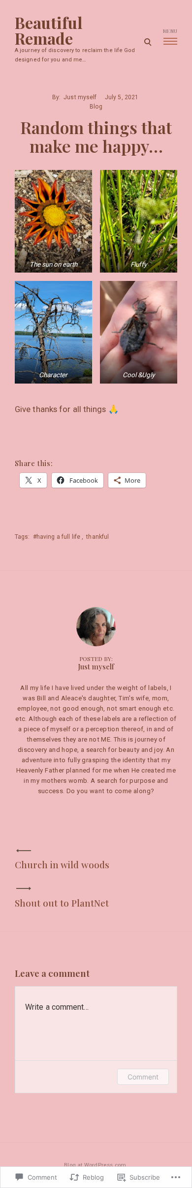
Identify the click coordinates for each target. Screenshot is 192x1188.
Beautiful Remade (48, 30)
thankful (97, 536)
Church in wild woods (62, 864)
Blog (96, 106)
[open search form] (147, 41)
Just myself (80, 97)
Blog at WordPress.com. (96, 1165)
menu (170, 31)
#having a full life (56, 536)
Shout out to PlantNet (62, 903)
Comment (143, 1077)
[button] (53, 221)
